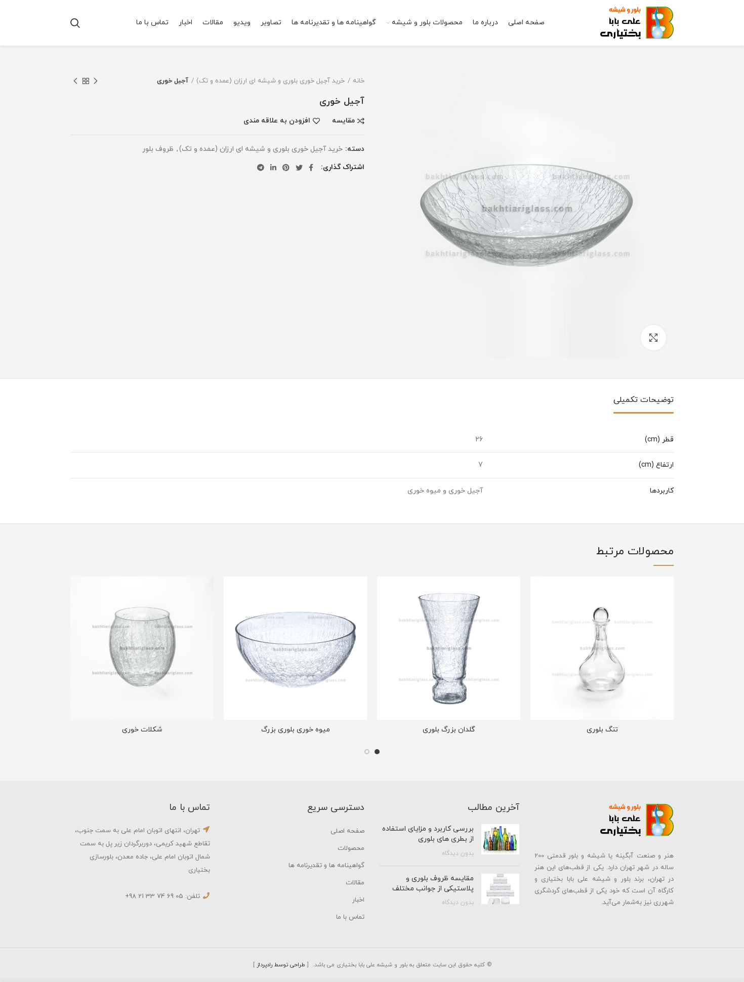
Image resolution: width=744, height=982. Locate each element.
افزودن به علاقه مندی (276, 121)
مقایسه (343, 121)
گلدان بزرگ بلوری (449, 729)
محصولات (351, 848)
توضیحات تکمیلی (643, 399)
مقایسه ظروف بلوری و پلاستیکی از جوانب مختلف (433, 883)
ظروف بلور (158, 149)
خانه (358, 81)
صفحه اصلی (347, 831)
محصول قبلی (96, 81)
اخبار (358, 900)
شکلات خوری (142, 729)
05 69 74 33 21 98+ (154, 896)
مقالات (355, 882)
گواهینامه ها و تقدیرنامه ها (326, 865)
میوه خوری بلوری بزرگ (295, 729)
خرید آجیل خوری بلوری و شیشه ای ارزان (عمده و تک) (270, 81)
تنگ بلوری (602, 729)
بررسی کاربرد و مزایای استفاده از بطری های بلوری (428, 834)
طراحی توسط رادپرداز (281, 965)
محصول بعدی (75, 81)
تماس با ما (350, 917)
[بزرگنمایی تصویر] (653, 337)
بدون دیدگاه (458, 853)
